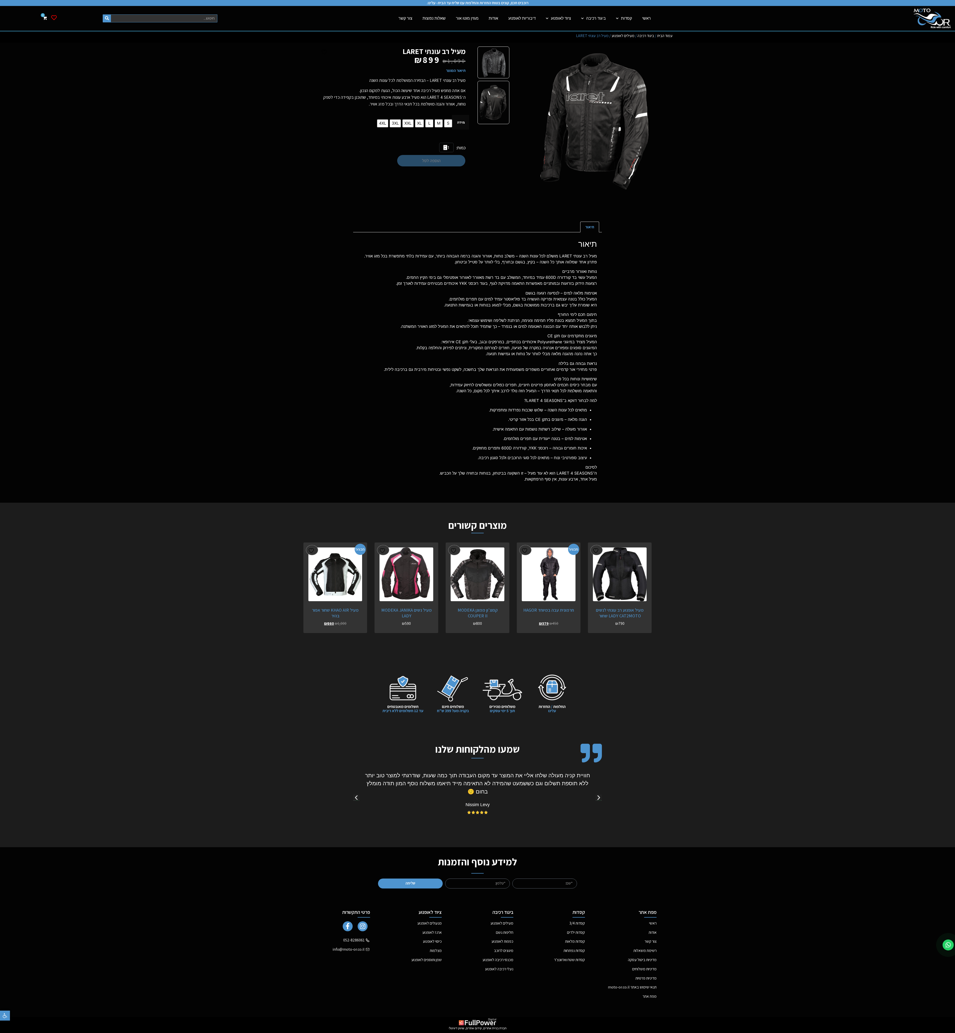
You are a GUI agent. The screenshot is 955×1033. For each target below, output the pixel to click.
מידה (461, 122)
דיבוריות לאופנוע (522, 18)
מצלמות (436, 950)
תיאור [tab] (589, 227)
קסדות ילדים (576, 932)
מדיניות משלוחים (644, 969)
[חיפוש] (107, 18)
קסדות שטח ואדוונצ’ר (569, 959)
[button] (5, 1016)
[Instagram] (363, 926)
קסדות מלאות (575, 941)
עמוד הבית (664, 35)
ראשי (646, 18)
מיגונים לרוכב (503, 950)
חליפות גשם (504, 932)
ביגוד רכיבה (596, 18)
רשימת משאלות (645, 950)
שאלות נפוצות (434, 18)
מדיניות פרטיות (646, 978)
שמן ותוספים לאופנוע (426, 959)
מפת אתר (650, 996)
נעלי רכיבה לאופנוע (499, 969)
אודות (493, 18)
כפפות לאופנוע (502, 941)
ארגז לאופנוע (432, 932)
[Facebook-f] (348, 926)
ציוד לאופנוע (561, 18)
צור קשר (405, 18)
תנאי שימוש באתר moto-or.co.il (632, 987)
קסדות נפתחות (574, 950)
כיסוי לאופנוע (432, 941)
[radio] (448, 123)
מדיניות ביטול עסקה (642, 959)
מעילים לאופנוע (623, 35)
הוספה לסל (431, 160)
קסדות (626, 18)
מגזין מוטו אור (467, 18)
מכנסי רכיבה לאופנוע (497, 959)
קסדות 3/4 (577, 923)
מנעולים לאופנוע (429, 923)
